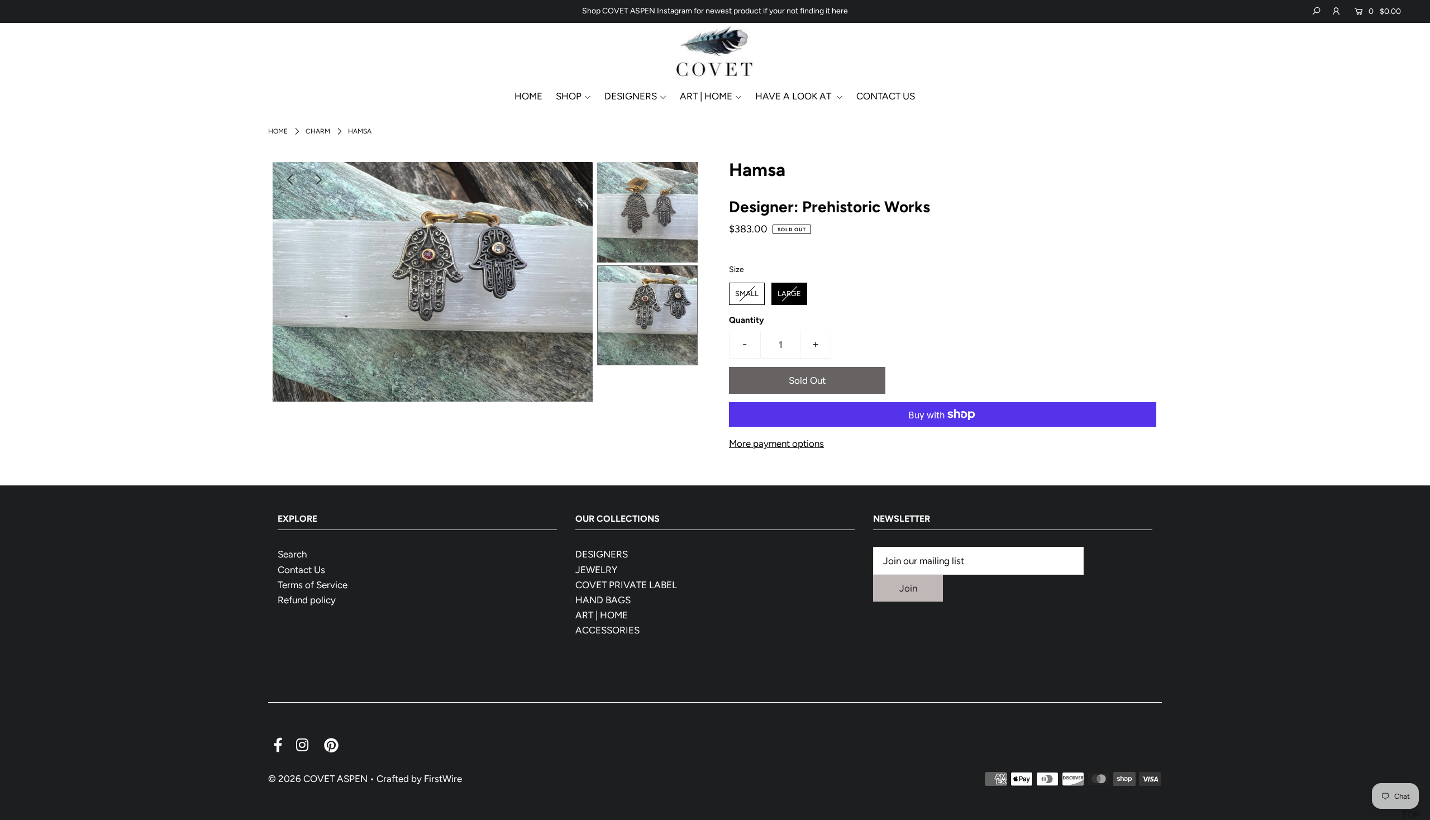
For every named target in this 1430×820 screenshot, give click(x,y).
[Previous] (290, 180)
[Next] (318, 180)
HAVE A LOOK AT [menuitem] (794, 96)
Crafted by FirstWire (419, 778)
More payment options (776, 443)
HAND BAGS (603, 600)
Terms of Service (312, 584)
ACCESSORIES (607, 630)
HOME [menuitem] (528, 96)
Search (292, 554)
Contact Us (301, 569)
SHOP (568, 96)
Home (278, 131)
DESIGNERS (630, 96)
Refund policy (307, 600)
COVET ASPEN (335, 778)
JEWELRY (596, 569)
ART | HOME (601, 615)
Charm (318, 131)
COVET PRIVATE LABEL (626, 584)
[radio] (747, 294)
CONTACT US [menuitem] (885, 96)
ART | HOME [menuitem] (706, 96)
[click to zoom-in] (575, 180)
